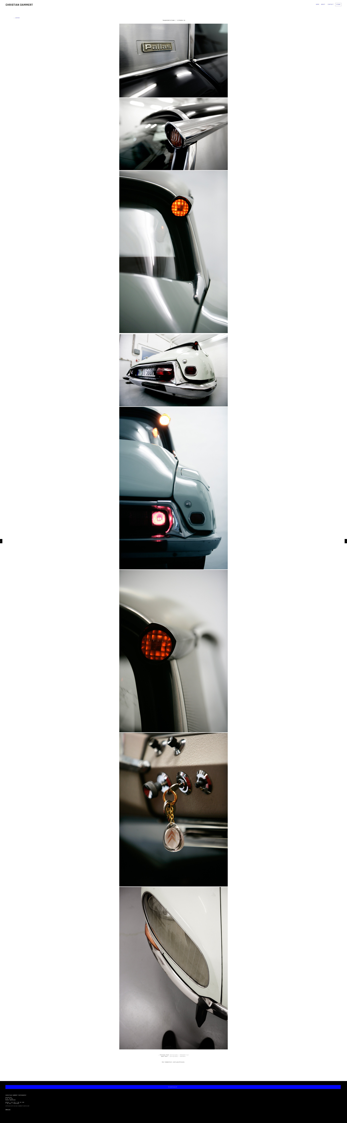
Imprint (7, 1109)
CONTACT (331, 4)
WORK (317, 4)
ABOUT (323, 4)
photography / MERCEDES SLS (179, 1055)
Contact (173, 1087)
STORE (338, 4)
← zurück (17, 17)
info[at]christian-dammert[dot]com (17, 1106)
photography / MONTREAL (178, 1056)
